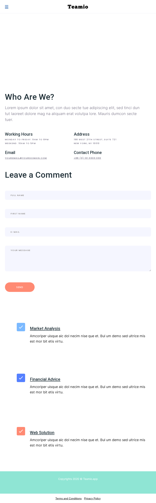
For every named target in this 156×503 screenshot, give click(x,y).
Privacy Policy (92, 498)
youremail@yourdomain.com (26, 158)
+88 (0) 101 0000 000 (87, 158)
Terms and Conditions (68, 498)
